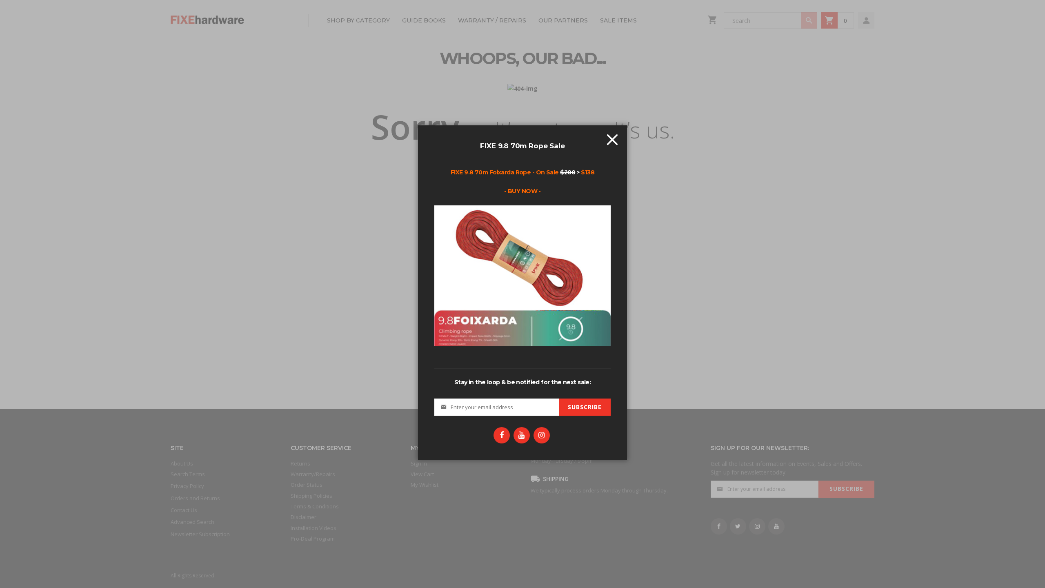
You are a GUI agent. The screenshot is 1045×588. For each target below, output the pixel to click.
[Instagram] (542, 435)
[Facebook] (502, 435)
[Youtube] (522, 435)
